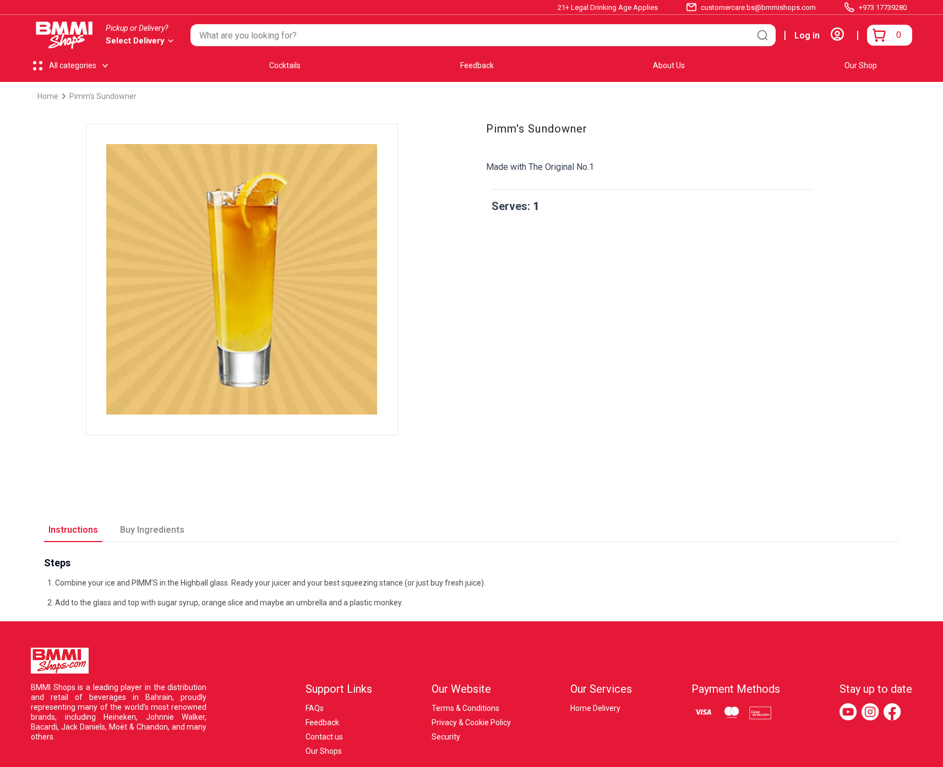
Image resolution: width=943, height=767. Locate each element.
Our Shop (860, 65)
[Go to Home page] (64, 35)
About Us (669, 65)
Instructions (73, 530)
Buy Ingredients (152, 530)
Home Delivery (595, 708)
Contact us (324, 736)
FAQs (315, 708)
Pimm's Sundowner (103, 96)
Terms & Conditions (465, 708)
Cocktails (285, 65)
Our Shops (324, 751)
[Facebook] (892, 712)
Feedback (477, 65)
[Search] (762, 35)
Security (446, 736)
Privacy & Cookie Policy (471, 722)
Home (47, 96)
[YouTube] (848, 712)
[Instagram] (870, 712)
